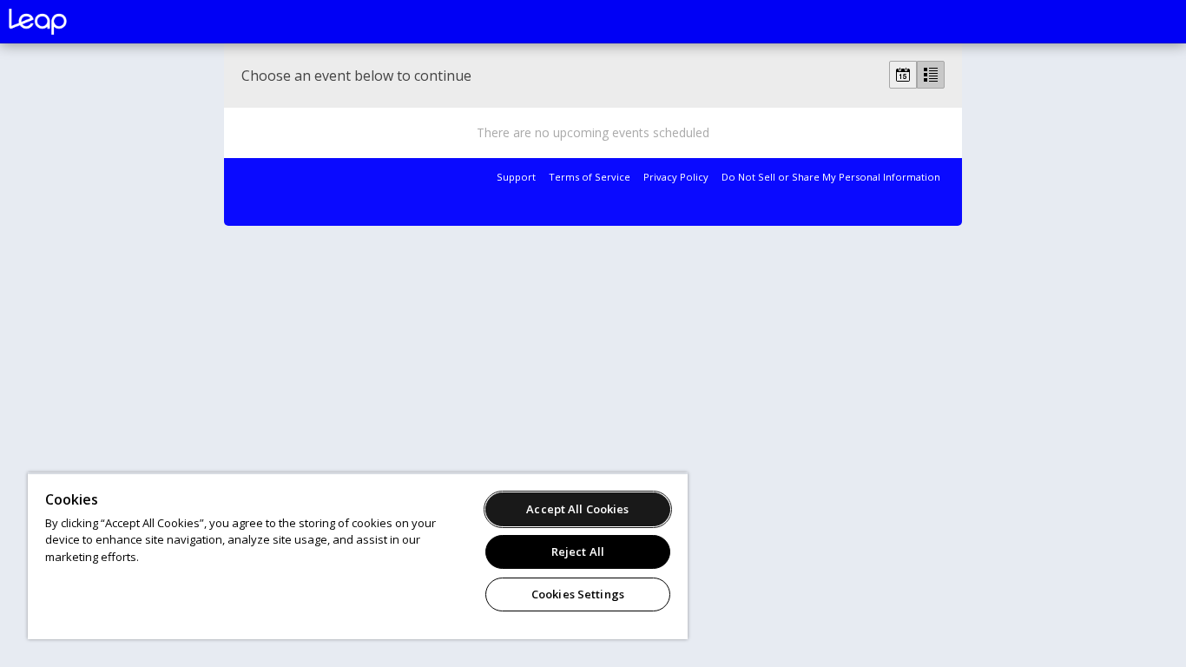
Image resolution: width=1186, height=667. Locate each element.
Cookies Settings (577, 594)
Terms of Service (589, 176)
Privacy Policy (675, 176)
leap (95, 22)
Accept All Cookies (577, 509)
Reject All (577, 551)
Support (516, 176)
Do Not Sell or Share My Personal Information (830, 176)
